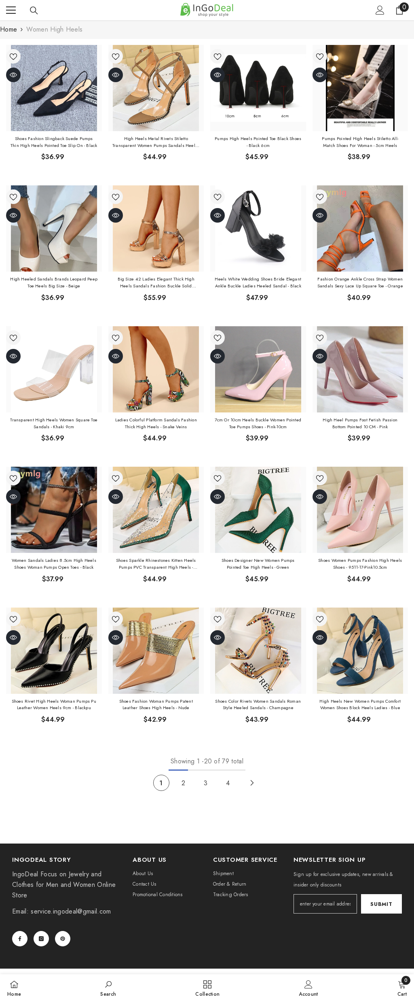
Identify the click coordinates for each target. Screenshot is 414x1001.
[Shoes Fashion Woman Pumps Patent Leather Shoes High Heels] (156, 651)
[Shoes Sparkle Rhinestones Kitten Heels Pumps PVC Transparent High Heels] (156, 510)
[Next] (252, 783)
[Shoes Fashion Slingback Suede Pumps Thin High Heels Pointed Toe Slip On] (54, 88)
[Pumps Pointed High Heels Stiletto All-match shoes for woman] (360, 88)
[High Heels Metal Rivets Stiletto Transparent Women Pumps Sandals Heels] (156, 88)
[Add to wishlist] (13, 56)
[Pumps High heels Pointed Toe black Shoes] (258, 88)
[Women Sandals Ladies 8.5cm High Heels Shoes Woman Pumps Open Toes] (54, 510)
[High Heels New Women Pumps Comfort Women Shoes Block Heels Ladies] (360, 651)
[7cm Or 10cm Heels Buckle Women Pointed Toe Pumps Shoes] (258, 369)
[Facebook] (19, 938)
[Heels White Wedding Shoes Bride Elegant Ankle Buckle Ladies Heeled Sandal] (258, 228)
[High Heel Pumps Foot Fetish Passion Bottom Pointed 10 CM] (360, 369)
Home (8, 29)
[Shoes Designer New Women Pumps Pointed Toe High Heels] (258, 510)
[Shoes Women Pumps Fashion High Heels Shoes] (360, 510)
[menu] (11, 10)
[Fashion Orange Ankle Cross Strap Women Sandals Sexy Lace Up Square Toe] (360, 228)
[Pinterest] (62, 938)
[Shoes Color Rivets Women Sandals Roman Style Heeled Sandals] (258, 651)
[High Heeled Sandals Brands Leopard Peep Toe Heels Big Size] (54, 228)
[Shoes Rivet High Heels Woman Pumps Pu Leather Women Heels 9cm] (54, 651)
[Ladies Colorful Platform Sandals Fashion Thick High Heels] (156, 369)
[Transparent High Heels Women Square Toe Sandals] (54, 369)
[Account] (380, 10)
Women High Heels (54, 29)
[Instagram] (41, 938)
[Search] (34, 10)
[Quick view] (13, 75)
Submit (381, 904)
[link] (108, 987)
